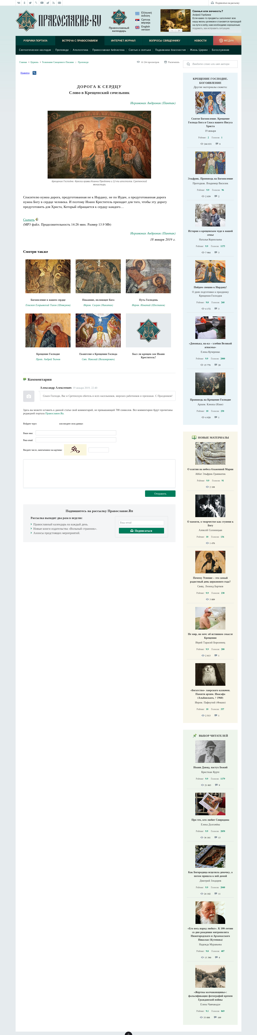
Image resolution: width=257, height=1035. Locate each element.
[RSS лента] (54, 3)
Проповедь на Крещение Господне (210, 400)
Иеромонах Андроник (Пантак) (153, 103)
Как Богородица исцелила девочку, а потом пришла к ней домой (210, 874)
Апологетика (80, 49)
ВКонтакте (41, 424)
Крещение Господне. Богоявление (210, 81)
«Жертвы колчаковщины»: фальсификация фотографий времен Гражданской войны (210, 996)
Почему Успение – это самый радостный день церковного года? (210, 579)
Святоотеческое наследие (35, 49)
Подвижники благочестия (170, 49)
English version (145, 28)
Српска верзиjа (145, 21)
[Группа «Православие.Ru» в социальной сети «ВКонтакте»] (19, 3)
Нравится (25, 72)
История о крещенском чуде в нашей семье (210, 233)
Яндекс (48, 424)
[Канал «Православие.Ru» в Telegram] (48, 3)
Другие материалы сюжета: (210, 87)
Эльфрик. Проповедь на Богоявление (210, 178)
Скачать (29, 219)
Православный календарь (119, 29)
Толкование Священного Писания (58, 62)
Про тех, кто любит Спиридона (210, 820)
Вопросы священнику (164, 40)
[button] (172, 31)
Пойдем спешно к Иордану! (210, 287)
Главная (23, 62)
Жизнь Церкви (199, 49)
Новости (200, 40)
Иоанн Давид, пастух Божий (210, 767)
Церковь (34, 62)
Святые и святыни (140, 49)
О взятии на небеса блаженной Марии (210, 469)
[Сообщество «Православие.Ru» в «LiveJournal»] (36, 3)
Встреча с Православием (80, 40)
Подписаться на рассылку (227, 2)
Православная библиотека (108, 49)
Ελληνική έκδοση (146, 14)
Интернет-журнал (123, 40)
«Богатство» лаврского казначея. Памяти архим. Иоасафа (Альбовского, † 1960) (210, 694)
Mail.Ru (55, 424)
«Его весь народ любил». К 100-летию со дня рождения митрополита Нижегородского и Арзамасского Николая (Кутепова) (210, 934)
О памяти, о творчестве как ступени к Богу (210, 523)
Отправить (160, 493)
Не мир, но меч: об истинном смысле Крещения (210, 636)
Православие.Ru (54, 413)
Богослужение (220, 49)
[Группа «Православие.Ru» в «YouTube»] (42, 3)
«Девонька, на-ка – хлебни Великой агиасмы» (210, 345)
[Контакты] (59, 3)
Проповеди (62, 49)
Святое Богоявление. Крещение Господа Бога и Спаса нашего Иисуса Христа (210, 122)
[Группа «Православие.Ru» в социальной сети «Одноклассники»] (24, 3)
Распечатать (173, 62)
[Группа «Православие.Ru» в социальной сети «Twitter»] (30, 3)
